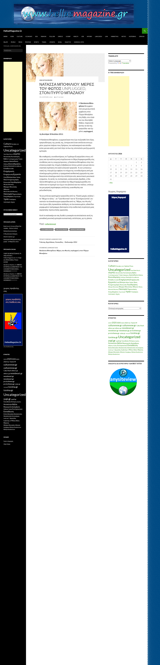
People (13, 42)
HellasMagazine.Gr (13, 31)
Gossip (68, 36)
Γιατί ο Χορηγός (8, 441)
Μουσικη (115, 289)
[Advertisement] (118, 111)
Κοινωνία (123, 285)
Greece (60, 36)
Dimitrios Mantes (9, 265)
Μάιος (135, 350)
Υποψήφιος (134, 292)
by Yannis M (133, 323)
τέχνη (117, 294)
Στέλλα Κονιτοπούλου (10, 231)
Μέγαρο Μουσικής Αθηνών (128, 287)
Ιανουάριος (139, 348)
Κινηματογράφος (113, 285)
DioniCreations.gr (9, 237)
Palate (6, 42)
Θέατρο (122, 282)
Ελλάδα (111, 280)
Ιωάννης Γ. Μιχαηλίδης (114, 350)
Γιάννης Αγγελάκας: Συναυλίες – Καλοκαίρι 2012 (58, 240)
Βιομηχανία (126, 343)
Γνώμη (121, 275)
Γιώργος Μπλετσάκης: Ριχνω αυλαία (13, 260)
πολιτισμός (111, 294)
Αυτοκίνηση (127, 273)
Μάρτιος (140, 350)
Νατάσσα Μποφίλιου (77, 229)
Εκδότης (68, 42)
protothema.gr (135, 331)
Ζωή (117, 282)
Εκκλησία (129, 277)
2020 (114, 323)
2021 (126, 323)
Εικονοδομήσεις (114, 277)
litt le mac (60, 97)
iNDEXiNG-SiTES (79, 42)
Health (75, 36)
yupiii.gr (118, 341)
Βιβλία (119, 343)
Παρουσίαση (132, 289)
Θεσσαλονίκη (123, 348)
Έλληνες (132, 341)
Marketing (114, 36)
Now (12, 36)
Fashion (43, 36)
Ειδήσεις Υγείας (112, 345)
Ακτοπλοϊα (119, 273)
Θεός (135, 282)
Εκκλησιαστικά (122, 345)
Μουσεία (110, 289)
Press (20, 42)
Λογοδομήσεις (132, 285)
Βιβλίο (134, 273)
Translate (125, 63)
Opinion (141, 36)
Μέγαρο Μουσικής (113, 287)
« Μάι (111, 183)
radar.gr (122, 333)
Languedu (98, 36)
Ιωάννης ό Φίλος (127, 350)
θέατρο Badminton (137, 352)
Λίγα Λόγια (7, 444)
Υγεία (128, 291)
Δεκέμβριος (135, 343)
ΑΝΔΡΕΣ (111, 273)
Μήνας (140, 287)
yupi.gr (111, 340)
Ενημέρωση (124, 279)
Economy (29, 36)
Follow (52, 36)
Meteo (123, 36)
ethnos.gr (111, 328)
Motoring (132, 36)
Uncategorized (45, 80)
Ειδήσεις (140, 275)
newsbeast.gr (128, 328)
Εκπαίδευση (135, 277)
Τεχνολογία (122, 292)
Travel (44, 42)
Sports (36, 42)
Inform (89, 36)
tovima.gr (135, 333)
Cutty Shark (140, 326)
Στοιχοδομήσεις (113, 292)
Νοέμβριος (128, 352)
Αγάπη (137, 341)
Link (106, 36)
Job (82, 36)
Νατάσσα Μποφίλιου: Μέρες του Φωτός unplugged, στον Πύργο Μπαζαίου (64, 250)
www (5, 36)
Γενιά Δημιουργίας (113, 275)
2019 (110, 323)
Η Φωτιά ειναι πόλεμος (10, 234)
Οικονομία (123, 289)
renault (127, 333)
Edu (36, 36)
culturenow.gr (50, 224)
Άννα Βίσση (125, 341)
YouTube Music (135, 270)
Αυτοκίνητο (112, 343)
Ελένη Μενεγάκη (113, 348)
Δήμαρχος (126, 275)
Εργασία (112, 282)
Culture (19, 36)
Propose (28, 42)
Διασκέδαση (133, 275)
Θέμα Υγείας (129, 282)
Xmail (60, 42)
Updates (52, 42)
